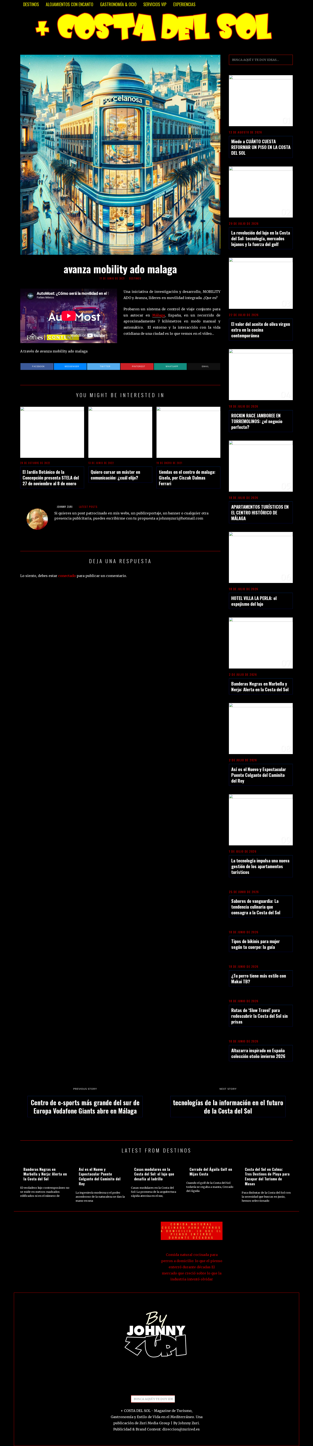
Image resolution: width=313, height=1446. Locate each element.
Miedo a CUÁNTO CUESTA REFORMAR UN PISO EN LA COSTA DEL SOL (260, 147)
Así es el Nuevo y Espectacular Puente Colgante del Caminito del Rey (258, 775)
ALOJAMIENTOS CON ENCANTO (69, 4)
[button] (288, 60)
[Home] (167, 1387)
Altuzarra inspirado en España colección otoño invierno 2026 (258, 1053)
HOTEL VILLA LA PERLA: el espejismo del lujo (254, 601)
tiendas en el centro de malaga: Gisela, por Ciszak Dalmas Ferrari (187, 477)
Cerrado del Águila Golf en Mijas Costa (211, 1171)
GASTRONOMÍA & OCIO (118, 4)
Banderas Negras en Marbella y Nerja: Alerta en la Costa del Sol (260, 686)
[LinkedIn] (160, 1387)
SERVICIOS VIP (155, 4)
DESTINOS (31, 4)
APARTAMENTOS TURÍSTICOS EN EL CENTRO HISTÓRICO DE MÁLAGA (260, 512)
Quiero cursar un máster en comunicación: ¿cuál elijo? (115, 474)
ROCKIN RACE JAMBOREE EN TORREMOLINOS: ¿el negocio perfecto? (256, 421)
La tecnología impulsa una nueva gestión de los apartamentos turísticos (260, 866)
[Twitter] (146, 1387)
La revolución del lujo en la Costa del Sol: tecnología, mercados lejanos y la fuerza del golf (260, 238)
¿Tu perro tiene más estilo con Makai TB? (258, 978)
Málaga (158, 315)
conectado (67, 576)
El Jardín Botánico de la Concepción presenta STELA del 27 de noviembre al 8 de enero (51, 477)
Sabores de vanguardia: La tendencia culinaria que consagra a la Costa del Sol (255, 907)
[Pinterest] (153, 1387)
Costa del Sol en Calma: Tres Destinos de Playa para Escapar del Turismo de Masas (267, 1176)
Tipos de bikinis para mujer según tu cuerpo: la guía (255, 944)
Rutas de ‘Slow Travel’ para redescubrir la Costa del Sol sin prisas (259, 1016)
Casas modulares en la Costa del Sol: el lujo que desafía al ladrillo (154, 1174)
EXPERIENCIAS (184, 4)
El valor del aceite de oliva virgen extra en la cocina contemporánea (260, 330)
